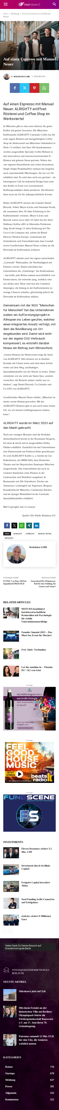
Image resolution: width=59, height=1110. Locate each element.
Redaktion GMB (22, 77)
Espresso (30, 534)
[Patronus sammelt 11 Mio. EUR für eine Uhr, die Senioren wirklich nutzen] (9, 1040)
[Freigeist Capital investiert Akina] (11, 886)
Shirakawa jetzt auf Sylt (32, 991)
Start (5, 13)
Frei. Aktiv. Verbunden (33, 649)
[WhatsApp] (44, 88)
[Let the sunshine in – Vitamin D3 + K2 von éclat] (11, 671)
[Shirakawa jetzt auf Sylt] (9, 995)
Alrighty (17, 534)
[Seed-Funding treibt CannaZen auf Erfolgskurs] (11, 903)
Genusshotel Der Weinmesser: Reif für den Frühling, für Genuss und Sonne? (43, 584)
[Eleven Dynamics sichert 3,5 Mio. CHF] (11, 852)
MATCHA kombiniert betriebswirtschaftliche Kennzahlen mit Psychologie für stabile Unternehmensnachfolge (36, 615)
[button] (7, 525)
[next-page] (11, 931)
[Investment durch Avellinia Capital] (11, 869)
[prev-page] (5, 931)
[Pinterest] (34, 88)
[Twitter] (25, 88)
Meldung (15, 13)
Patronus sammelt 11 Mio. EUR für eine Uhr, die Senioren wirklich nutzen (36, 1040)
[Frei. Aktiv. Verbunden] (11, 653)
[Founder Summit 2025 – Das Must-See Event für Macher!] (11, 636)
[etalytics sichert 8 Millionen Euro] (11, 920)
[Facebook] (15, 88)
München (9, 538)
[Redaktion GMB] (7, 76)
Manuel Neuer (44, 534)
